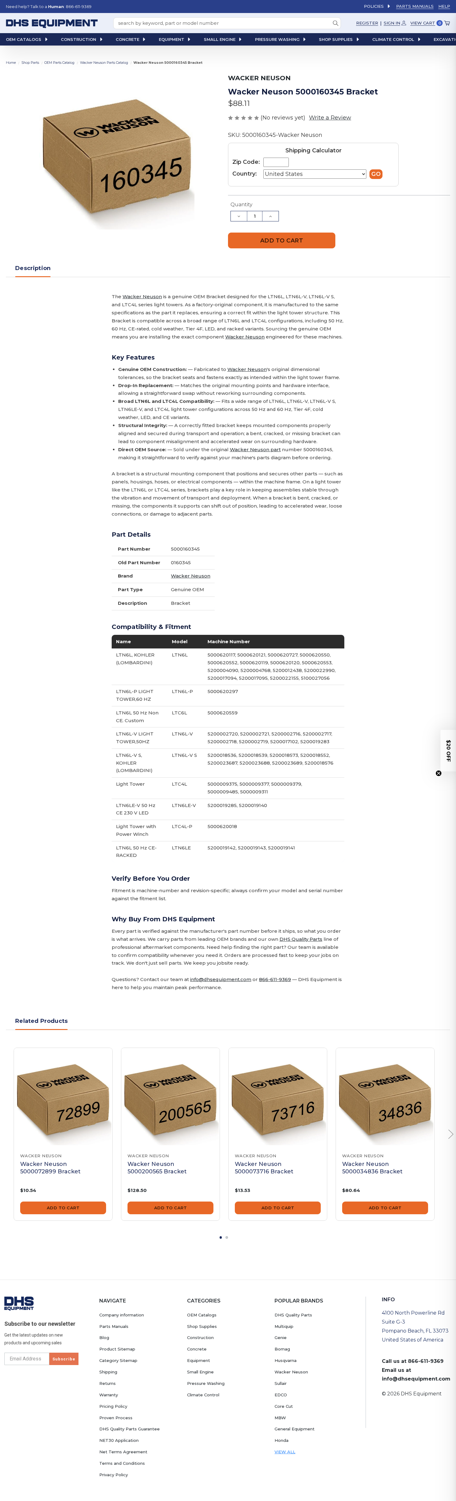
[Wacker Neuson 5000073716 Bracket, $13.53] (278, 1097)
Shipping (108, 1371)
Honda (281, 1440)
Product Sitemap (117, 1348)
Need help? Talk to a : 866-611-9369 (49, 6)
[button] (448, 750)
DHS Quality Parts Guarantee (129, 1428)
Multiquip (284, 1326)
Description (33, 268)
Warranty (108, 1394)
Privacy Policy (113, 1474)
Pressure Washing (206, 1383)
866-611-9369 (275, 979)
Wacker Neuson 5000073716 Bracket (264, 1168)
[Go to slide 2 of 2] (227, 1237)
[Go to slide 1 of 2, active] (221, 1237)
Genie (281, 1337)
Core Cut (284, 1406)
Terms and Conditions (122, 1463)
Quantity (241, 204)
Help (444, 6)
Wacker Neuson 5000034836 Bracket (372, 1168)
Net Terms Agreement (123, 1451)
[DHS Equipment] (19, 1303)
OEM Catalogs (202, 1314)
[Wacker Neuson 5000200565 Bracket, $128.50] (170, 1097)
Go (376, 174)
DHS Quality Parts (300, 939)
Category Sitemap (118, 1360)
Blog (104, 1337)
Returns (107, 1383)
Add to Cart (63, 1207)
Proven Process (115, 1417)
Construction (200, 1337)
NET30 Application (119, 1440)
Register (367, 22)
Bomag (282, 1348)
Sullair (281, 1383)
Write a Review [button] (330, 117)
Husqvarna (286, 1360)
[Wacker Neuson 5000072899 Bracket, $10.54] (63, 1097)
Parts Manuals (415, 6)
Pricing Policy (113, 1406)
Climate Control (203, 1394)
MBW (280, 1417)
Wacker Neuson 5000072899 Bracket (50, 1168)
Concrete (197, 1348)
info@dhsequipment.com (220, 979)
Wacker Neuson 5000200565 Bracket (157, 1168)
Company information (121, 1314)
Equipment (198, 1360)
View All (285, 1451)
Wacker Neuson (142, 296)
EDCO (281, 1394)
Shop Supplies (202, 1326)
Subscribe (63, 1359)
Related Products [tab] (41, 1021)
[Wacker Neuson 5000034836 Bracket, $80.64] (385, 1097)
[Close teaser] (439, 773)
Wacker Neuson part (255, 449)
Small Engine (200, 1371)
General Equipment (295, 1428)
